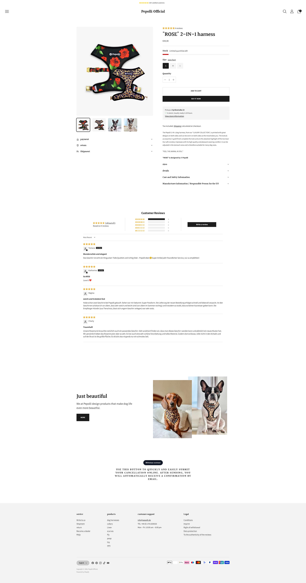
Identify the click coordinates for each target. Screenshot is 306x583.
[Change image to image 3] (114, 125)
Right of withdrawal (192, 527)
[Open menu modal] (7, 11)
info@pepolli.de (144, 520)
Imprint (187, 523)
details (166, 171)
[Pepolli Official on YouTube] (108, 563)
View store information (174, 116)
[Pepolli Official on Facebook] (92, 563)
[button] (169, 28)
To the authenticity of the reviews (197, 534)
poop (109, 538)
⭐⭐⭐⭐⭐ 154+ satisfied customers (151, 3)
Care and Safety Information (176, 177)
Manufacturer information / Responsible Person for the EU (191, 184)
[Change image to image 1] (83, 125)
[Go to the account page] (292, 11)
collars (110, 523)
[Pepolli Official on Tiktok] (104, 563)
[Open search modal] (284, 11)
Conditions (188, 520)
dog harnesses (113, 520)
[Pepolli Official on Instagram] (100, 563)
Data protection (190, 531)
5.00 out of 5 (110, 223)
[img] (89, 244)
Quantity (167, 73)
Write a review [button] (202, 224)
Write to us (80, 520)
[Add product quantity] (165, 80)
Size (164, 59)
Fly (108, 534)
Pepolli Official (93, 569)
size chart (172, 59)
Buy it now (196, 99)
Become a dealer (83, 531)
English (81, 563)
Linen (109, 527)
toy (108, 542)
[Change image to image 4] (130, 125)
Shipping (177, 126)
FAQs (78, 534)
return (79, 527)
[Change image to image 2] (99, 125)
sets (108, 545)
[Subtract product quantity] (173, 80)
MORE (83, 417)
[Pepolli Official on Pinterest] (96, 563)
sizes (165, 164)
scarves (110, 531)
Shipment (80, 523)
